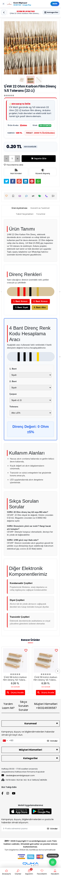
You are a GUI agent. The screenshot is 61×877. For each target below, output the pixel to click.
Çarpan (13, 394)
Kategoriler (30, 758)
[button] (8, 48)
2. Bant (13, 381)
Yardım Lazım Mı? (8, 706)
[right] (57, 671)
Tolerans (13, 406)
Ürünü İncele (17, 692)
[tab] (19, 208)
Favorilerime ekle (14, 164)
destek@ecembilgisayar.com (20, 775)
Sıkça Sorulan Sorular (23, 706)
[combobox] (5, 740)
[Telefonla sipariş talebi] (47, 196)
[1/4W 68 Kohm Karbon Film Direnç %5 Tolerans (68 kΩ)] (15, 660)
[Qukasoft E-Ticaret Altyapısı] (30, 864)
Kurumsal (30, 723)
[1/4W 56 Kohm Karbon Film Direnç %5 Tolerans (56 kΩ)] (46, 660)
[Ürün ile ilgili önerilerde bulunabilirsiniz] (53, 196)
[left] (3, 671)
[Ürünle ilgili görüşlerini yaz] (27, 196)
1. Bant (13, 368)
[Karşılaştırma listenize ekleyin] (33, 196)
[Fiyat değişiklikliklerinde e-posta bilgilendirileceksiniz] (40, 196)
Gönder (54, 740)
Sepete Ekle (40, 158)
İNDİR (55, 4)
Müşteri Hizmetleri (45, 706)
